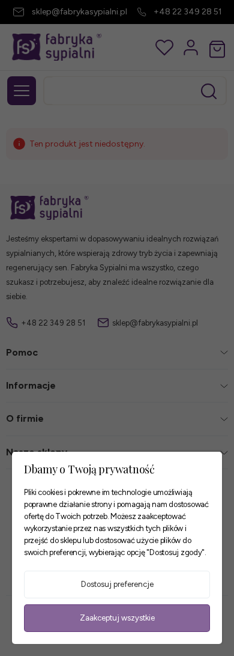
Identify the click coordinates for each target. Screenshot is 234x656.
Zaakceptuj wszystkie (117, 617)
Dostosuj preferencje (117, 584)
